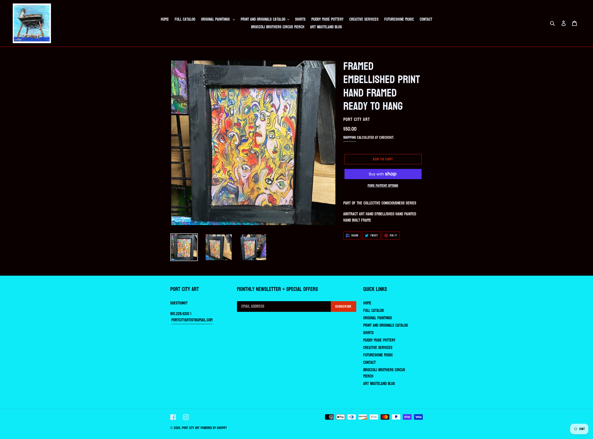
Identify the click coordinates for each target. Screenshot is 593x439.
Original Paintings (377, 318)
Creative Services (377, 348)
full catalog (373, 310)
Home (367, 303)
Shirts (368, 333)
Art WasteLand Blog (379, 383)
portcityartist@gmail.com (192, 320)
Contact (369, 362)
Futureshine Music (378, 355)
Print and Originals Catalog (385, 325)
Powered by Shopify (214, 428)
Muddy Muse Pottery (379, 340)
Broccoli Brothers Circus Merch (384, 373)
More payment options (383, 185)
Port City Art (190, 428)
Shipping (349, 137)
